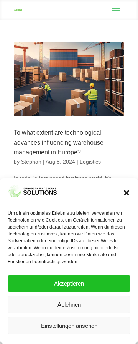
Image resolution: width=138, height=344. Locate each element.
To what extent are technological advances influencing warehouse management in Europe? (59, 142)
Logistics (90, 162)
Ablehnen (69, 304)
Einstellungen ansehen (69, 325)
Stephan (31, 162)
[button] (126, 193)
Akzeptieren (69, 283)
